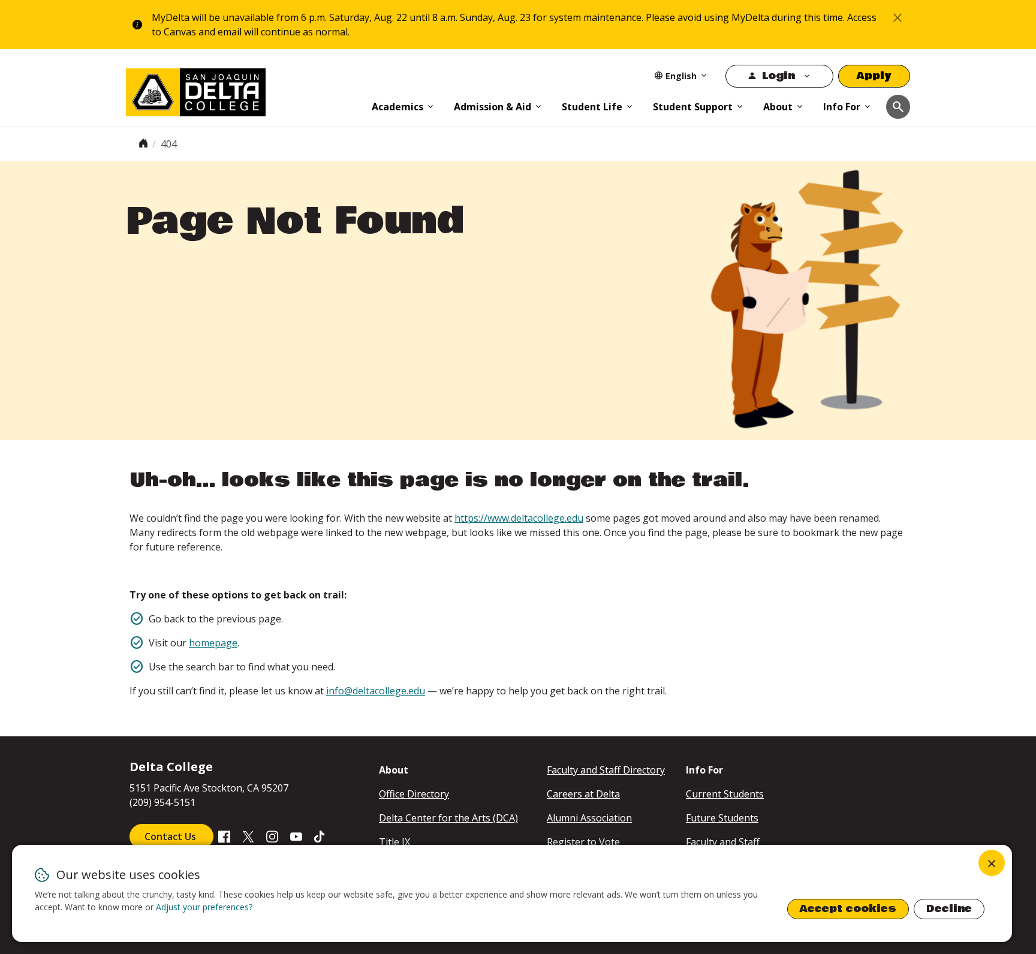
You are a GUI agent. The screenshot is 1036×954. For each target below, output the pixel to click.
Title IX (394, 841)
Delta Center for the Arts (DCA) (448, 817)
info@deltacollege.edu (375, 690)
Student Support (693, 106)
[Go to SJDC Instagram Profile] (272, 835)
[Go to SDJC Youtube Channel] (296, 835)
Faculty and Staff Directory (606, 770)
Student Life (592, 106)
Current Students (725, 793)
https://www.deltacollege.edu (518, 518)
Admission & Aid (492, 106)
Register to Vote (583, 841)
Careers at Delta (583, 793)
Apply (874, 75)
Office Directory (414, 793)
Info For (841, 106)
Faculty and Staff (723, 841)
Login (778, 75)
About (778, 106)
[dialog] (512, 893)
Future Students (722, 817)
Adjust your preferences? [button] (204, 907)
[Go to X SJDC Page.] (248, 835)
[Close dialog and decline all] (991, 863)
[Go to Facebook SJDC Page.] (224, 835)
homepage (213, 642)
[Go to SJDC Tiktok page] (320, 835)
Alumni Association (589, 817)
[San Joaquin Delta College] (243, 90)
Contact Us (171, 836)
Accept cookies (848, 908)
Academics (397, 106)
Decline (949, 908)
